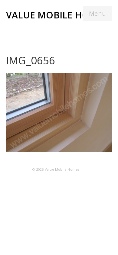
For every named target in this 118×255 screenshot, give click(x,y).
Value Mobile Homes (57, 15)
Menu (97, 13)
